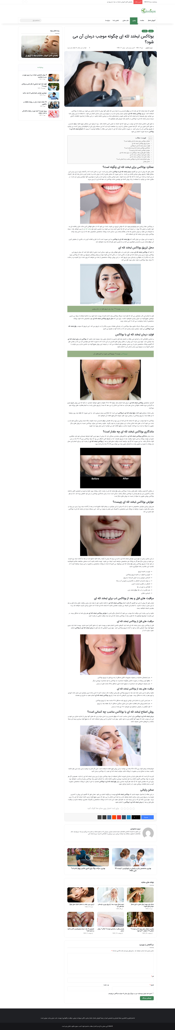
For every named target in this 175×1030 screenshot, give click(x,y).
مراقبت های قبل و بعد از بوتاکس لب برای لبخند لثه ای (135, 153)
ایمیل (152, 985)
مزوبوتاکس (124, 354)
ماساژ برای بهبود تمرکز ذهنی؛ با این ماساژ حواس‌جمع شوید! (142, 905)
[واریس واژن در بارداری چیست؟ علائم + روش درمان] (110, 919)
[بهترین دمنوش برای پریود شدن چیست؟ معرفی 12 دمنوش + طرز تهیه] (140, 919)
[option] (37, 47)
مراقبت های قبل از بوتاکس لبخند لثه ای (140, 155)
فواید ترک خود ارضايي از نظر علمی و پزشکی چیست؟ (34, 85)
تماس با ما (116, 20)
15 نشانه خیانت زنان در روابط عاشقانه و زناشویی (35, 103)
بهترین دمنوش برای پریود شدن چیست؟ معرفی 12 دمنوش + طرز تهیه (142, 930)
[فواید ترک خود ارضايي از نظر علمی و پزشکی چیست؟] (53, 87)
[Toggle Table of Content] (149, 138)
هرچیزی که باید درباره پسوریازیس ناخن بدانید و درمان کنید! (80, 930)
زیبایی (134, 20)
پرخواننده (40, 67)
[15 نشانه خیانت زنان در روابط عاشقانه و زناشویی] (53, 105)
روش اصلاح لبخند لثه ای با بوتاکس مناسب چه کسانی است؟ (133, 159)
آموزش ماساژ (151, 20)
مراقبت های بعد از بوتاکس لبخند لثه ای (140, 157)
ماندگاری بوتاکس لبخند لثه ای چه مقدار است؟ (137, 148)
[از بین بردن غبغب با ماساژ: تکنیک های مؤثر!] (80, 894)
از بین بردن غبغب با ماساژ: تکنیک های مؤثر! (81, 904)
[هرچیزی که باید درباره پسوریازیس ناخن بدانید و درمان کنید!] (80, 919)
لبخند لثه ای (87, 229)
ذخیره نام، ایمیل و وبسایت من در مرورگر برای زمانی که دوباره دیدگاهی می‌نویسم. (130, 993)
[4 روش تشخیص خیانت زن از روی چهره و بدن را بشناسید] (53, 78)
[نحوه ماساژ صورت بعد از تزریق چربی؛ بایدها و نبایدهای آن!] (110, 894)
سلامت (142, 20)
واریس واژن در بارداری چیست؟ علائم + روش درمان (111, 930)
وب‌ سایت (106, 985)
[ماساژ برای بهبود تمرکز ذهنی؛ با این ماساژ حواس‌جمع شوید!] (140, 894)
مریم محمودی (149, 48)
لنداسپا (87, 1026)
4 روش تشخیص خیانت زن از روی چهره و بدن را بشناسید (35, 76)
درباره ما (107, 20)
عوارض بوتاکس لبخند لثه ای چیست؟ (139, 150)
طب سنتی (125, 20)
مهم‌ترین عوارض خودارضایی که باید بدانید (35, 93)
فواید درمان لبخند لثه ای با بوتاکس (140, 146)
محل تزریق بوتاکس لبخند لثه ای (141, 143)
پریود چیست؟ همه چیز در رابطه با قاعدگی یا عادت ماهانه (34, 112)
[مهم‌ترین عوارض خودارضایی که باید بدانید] (53, 96)
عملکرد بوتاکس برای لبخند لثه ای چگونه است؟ (137, 141)
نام (152, 976)
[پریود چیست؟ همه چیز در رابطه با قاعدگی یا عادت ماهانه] (53, 114)
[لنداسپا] (148, 10)
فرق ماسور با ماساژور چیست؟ (124, 2)
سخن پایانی (146, 161)
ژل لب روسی (125, 309)
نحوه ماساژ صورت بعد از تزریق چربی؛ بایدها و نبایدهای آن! (111, 905)
